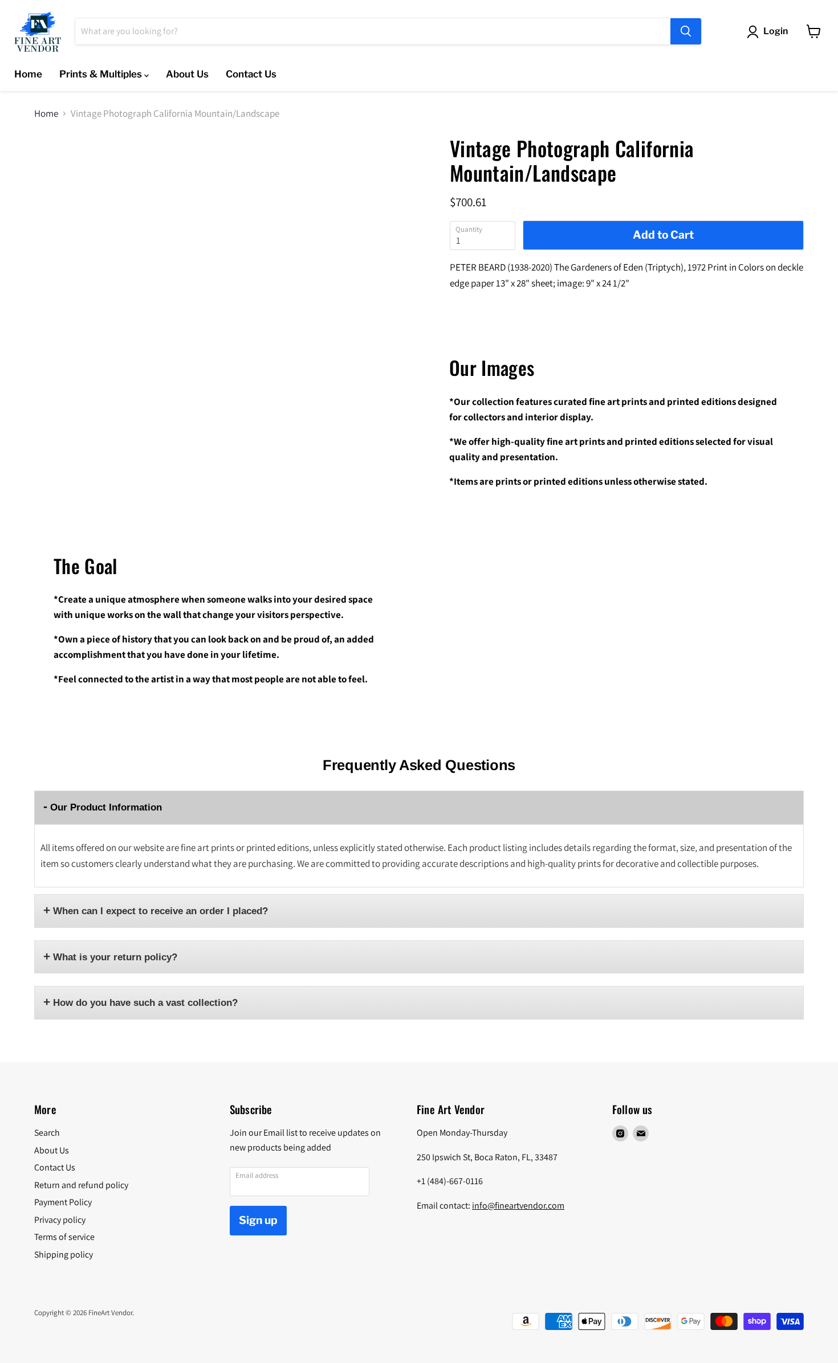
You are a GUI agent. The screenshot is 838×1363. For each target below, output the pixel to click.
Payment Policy (63, 1202)
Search (47, 1133)
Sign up (258, 1220)
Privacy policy (60, 1220)
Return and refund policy (81, 1185)
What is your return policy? (115, 957)
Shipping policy (63, 1254)
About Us (187, 74)
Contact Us (251, 74)
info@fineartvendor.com (518, 1205)
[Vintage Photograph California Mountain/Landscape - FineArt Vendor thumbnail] (63, 169)
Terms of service (64, 1237)
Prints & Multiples (101, 74)
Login (775, 31)
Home (28, 74)
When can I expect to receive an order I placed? (160, 911)
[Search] (685, 31)
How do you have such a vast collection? (145, 1002)
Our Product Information (106, 807)
